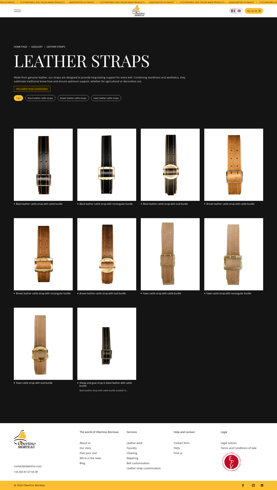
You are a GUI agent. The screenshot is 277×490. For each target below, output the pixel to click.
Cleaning (132, 453)
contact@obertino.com (28, 466)
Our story (85, 448)
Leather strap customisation (144, 468)
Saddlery (37, 46)
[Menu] (17, 11)
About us (85, 443)
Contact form (182, 443)
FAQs (177, 448)
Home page (20, 46)
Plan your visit (88, 453)
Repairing (132, 458)
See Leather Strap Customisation (32, 88)
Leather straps (56, 46)
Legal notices (229, 443)
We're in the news (90, 458)
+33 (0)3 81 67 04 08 (26, 472)
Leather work (134, 443)
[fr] (233, 11)
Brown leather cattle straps (73, 98)
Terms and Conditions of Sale (239, 448)
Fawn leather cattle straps (106, 98)
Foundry (132, 448)
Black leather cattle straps (40, 98)
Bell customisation (138, 463)
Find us (178, 453)
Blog (82, 463)
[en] (239, 11)
